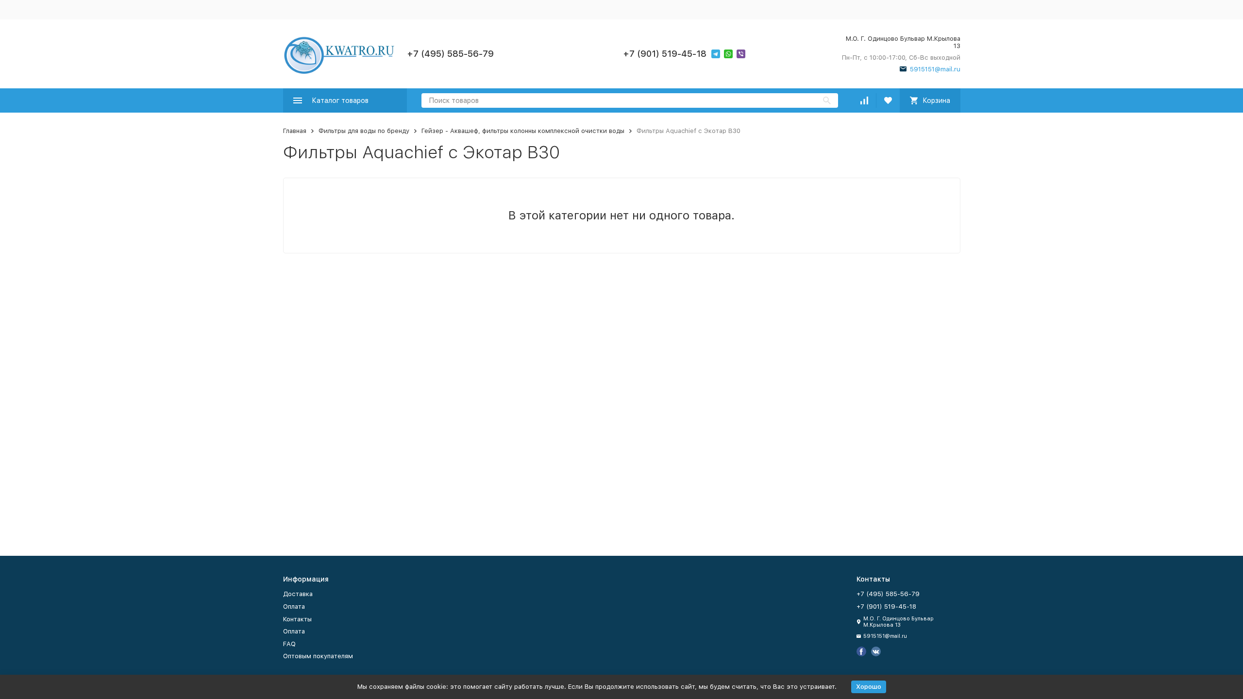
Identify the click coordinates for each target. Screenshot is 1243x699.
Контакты (297, 619)
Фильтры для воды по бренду (364, 130)
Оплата (294, 606)
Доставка (298, 594)
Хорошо (868, 686)
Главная (294, 130)
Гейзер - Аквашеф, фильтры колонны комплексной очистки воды (522, 130)
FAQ (289, 644)
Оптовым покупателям (318, 656)
